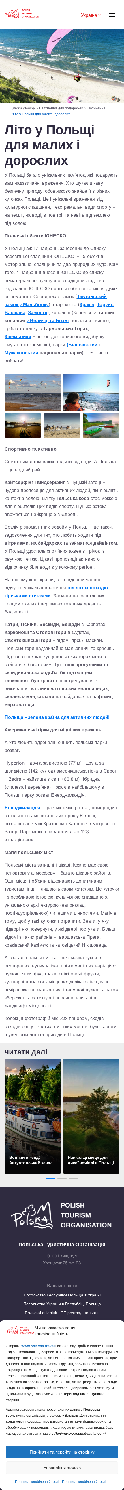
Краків (87, 304)
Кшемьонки (18, 336)
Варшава (15, 312)
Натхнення (96, 108)
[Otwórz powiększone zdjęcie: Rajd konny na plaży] (62, 425)
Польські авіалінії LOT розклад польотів (62, 1312)
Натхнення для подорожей (61, 108)
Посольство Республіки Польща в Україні (62, 1294)
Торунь (105, 304)
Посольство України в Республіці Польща (62, 1303)
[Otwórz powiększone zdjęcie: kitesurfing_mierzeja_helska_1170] (33, 392)
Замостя (37, 312)
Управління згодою (62, 1468)
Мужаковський (21, 352)
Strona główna (23, 108)
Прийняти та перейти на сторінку (62, 1452)
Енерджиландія (22, 807)
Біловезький (82, 344)
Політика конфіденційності (37, 1481)
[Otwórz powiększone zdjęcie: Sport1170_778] (23, 425)
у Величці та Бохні (47, 320)
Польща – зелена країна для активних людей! (57, 717)
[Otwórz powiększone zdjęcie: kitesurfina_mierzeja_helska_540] (91, 392)
